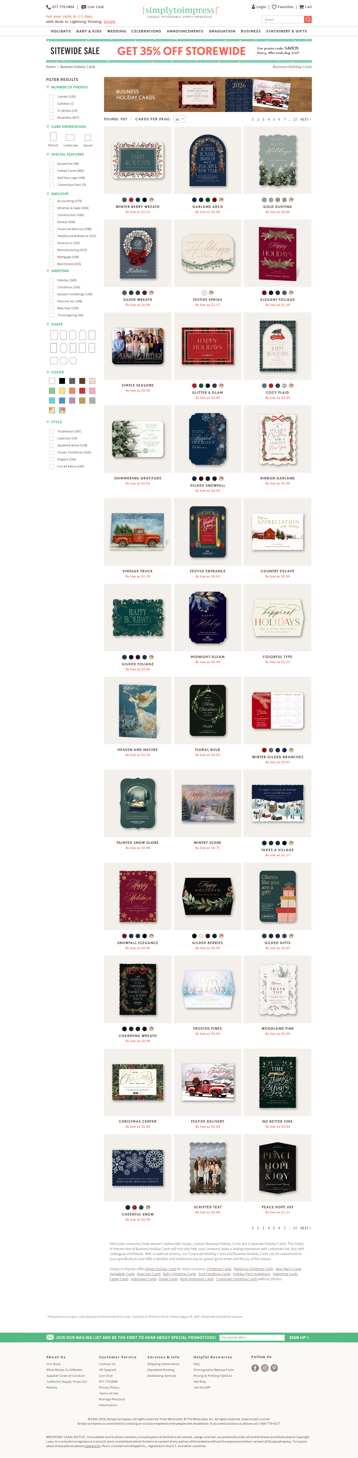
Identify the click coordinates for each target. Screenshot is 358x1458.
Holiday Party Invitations (251, 1274)
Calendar (64, 438)
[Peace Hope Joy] (277, 1168)
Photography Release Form (214, 1370)
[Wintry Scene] (207, 803)
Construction (66, 215)
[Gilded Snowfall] (207, 439)
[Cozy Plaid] (277, 346)
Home (50, 66)
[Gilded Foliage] (137, 617)
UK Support (107, 1370)
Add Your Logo (67, 177)
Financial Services (70, 229)
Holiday (63, 280)
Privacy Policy (109, 1387)
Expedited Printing (160, 1370)
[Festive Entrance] (207, 532)
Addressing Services (161, 1375)
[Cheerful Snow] (137, 1168)
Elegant (62, 459)
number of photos (69, 87)
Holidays (61, 31)
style (56, 422)
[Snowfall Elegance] (137, 896)
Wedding (116, 31)
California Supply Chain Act (66, 1381)
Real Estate (65, 264)
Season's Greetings (70, 294)
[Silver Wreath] (137, 253)
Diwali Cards (168, 1279)
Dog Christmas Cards (214, 1274)
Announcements (185, 31)
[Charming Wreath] (137, 989)
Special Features (67, 154)
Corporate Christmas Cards (236, 1279)
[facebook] (255, 1368)
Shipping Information (163, 1364)
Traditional (65, 431)
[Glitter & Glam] (207, 346)
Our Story (53, 1364)
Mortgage (64, 257)
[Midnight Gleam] (207, 617)
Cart (308, 6)
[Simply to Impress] (180, 17)
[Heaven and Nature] (137, 710)
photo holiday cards (161, 1269)
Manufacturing (68, 250)
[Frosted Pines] (207, 989)
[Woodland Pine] (277, 989)
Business (251, 31)
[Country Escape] (277, 532)
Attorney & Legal (69, 208)
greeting (60, 271)
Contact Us (107, 1364)
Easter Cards (119, 1279)
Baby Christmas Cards (179, 1274)
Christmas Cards (219, 1269)
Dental (62, 222)
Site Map (200, 1381)
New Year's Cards (288, 1269)
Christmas (64, 287)
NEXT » (305, 119)
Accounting (65, 201)
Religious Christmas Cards (253, 1269)
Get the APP (202, 1387)
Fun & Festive (66, 466)
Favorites (286, 6)
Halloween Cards (143, 1279)
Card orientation (68, 127)
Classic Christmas (70, 452)
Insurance (64, 243)
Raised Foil (64, 164)
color (57, 372)
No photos (64, 117)
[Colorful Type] (277, 617)
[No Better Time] (277, 1082)
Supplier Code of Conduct (65, 1375)
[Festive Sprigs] (207, 253)
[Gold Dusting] (277, 160)
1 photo (62, 96)
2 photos (63, 103)
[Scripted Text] (207, 1168)
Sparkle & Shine (68, 445)
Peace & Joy (65, 301)
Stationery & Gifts (286, 31)
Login (261, 6)
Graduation (222, 31)
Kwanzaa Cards (149, 1274)
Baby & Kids (89, 31)
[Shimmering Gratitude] (137, 439)
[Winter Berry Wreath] (137, 160)
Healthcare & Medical (72, 236)
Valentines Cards (285, 1274)
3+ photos (64, 110)
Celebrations (146, 31)
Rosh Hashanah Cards (197, 1279)
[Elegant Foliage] (277, 253)
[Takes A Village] (277, 803)
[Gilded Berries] (207, 896)
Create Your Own (69, 184)
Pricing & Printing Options (213, 1375)
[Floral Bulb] (207, 710)
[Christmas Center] (137, 1082)
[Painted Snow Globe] (137, 803)
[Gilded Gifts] (277, 896)
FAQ (197, 1364)
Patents (51, 1387)
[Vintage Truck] (137, 532)
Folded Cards (66, 170)
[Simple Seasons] (137, 346)
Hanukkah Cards (122, 1274)
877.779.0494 (62, 6)
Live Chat (95, 6)
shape (57, 324)
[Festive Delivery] (207, 1082)
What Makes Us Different (64, 1370)
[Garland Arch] (207, 160)
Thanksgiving (67, 315)
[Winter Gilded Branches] (277, 710)
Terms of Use (108, 1393)
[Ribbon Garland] (277, 439)
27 (295, 119)
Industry (60, 194)
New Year (63, 308)
